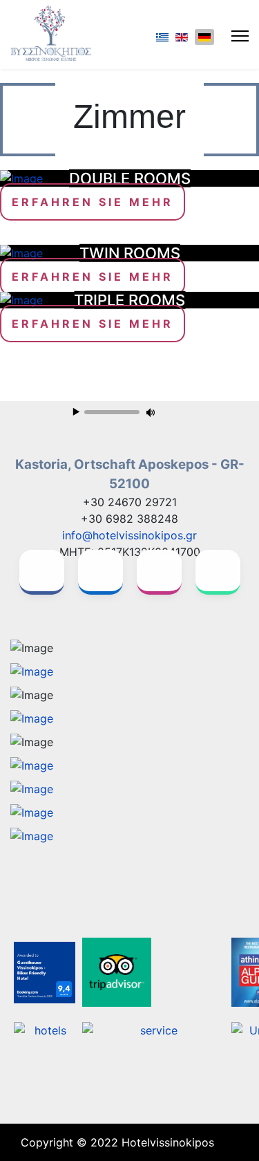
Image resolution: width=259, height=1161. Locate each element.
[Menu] (240, 36)
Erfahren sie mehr (92, 202)
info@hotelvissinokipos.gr (129, 535)
